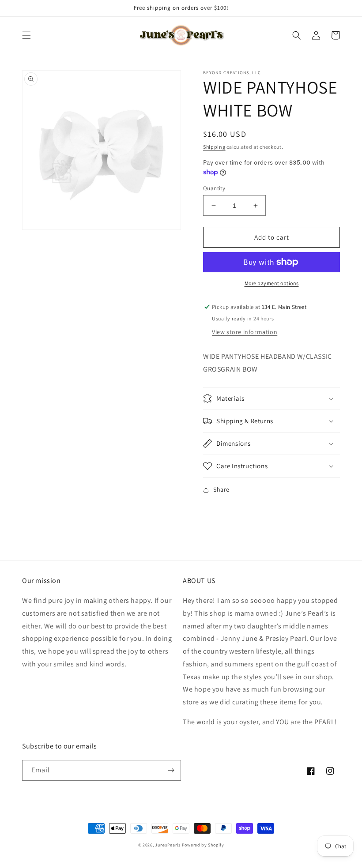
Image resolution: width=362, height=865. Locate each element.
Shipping (214, 146)
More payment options (272, 283)
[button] (26, 35)
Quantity (214, 188)
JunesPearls (168, 845)
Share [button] (221, 489)
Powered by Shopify (203, 845)
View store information (244, 332)
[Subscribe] (171, 770)
